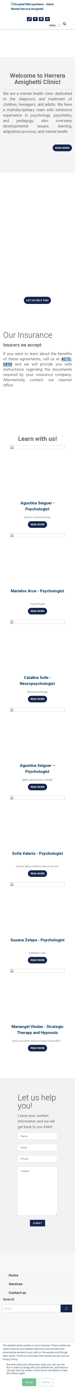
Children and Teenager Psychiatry (36, 287)
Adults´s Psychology (34, 233)
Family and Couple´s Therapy (33, 264)
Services (15, 1284)
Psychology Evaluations (37, 205)
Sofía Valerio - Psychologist (37, 853)
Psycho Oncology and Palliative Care (35, 213)
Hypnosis (23, 239)
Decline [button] (46, 1382)
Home (13, 1275)
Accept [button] (29, 1382)
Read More (37, 524)
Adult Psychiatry (30, 279)
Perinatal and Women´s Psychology (36, 253)
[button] (52, 25)
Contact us (17, 1293)
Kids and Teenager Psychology (32, 223)
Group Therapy (28, 272)
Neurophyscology (31, 245)
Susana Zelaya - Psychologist (37, 940)
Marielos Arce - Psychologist (37, 591)
